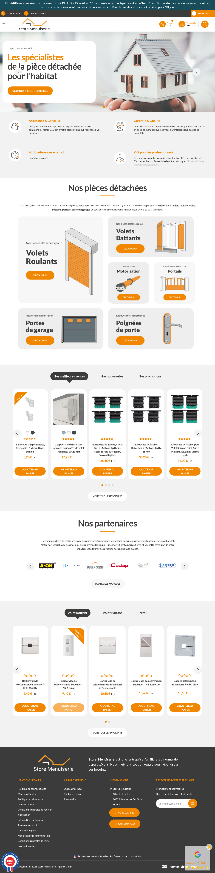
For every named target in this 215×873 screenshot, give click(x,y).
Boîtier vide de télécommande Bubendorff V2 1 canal (68, 684)
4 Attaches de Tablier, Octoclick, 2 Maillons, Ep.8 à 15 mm (146, 448)
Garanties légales (27, 830)
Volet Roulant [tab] (77, 613)
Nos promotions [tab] (150, 376)
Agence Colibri (65, 866)
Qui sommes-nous (73, 788)
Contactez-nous (37, 13)
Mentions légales (27, 794)
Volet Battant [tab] (112, 613)
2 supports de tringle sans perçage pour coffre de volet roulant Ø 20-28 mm (69, 448)
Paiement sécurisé (27, 825)
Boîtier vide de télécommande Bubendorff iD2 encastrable (107, 684)
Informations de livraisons (31, 820)
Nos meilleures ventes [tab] (69, 376)
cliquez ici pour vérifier (131, 856)
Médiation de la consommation (34, 835)
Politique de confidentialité (32, 788)
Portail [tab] (142, 613)
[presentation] (18, 72)
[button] (104, 107)
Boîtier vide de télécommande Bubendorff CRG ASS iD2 (30, 684)
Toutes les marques (107, 583)
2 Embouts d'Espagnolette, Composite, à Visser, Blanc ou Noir (30, 448)
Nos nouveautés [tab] (111, 376)
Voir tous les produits (107, 496)
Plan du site (70, 799)
